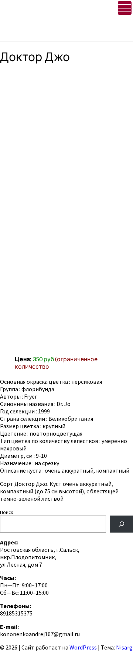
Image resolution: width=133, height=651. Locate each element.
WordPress (83, 647)
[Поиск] (121, 524)
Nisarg (124, 647)
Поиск (6, 512)
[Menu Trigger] (125, 8)
